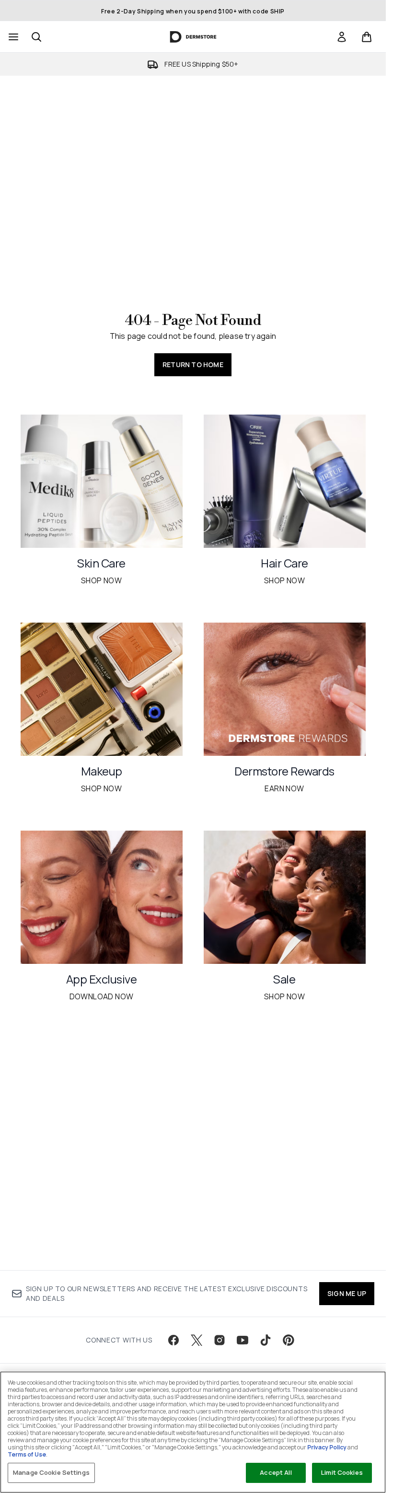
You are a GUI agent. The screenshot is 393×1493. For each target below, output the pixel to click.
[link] (341, 36)
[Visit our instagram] (219, 1340)
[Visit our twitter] (196, 1340)
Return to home (192, 364)
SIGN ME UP (346, 1293)
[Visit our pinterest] (288, 1340)
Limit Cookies (342, 1472)
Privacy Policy (327, 1447)
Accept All (275, 1472)
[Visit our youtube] (242, 1340)
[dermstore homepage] (193, 37)
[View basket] (366, 36)
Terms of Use (27, 1454)
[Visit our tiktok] (265, 1340)
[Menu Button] (12, 36)
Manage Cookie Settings (51, 1472)
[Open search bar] (36, 36)
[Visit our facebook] (173, 1340)
